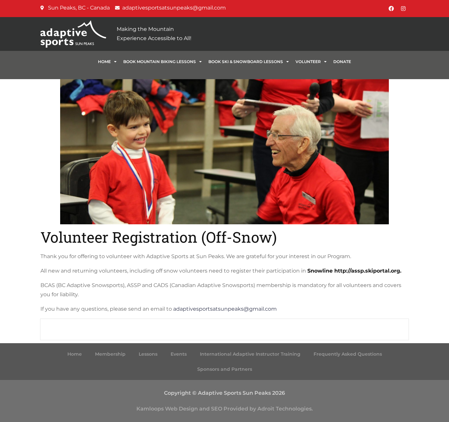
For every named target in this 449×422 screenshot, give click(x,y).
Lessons (148, 354)
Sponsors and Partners (224, 369)
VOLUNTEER (308, 61)
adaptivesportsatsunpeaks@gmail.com (225, 309)
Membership (110, 354)
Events (179, 354)
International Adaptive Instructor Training (250, 354)
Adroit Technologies (284, 409)
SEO (216, 409)
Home (104, 61)
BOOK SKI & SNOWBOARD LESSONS (245, 61)
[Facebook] (391, 8)
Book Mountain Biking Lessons (159, 61)
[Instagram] (403, 8)
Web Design (181, 409)
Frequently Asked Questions (348, 354)
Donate (342, 61)
